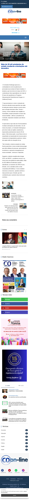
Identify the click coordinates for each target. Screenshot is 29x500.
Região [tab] (22, 385)
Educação (3, 433)
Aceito (14, 495)
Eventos (3, 439)
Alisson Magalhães (13, 395)
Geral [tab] (8, 385)
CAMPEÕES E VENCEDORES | (14, 3)
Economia (3, 430)
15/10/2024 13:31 (8, 58)
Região (2, 446)
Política (3, 443)
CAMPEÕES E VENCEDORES (16, 391)
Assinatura (13, 478)
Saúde (2, 449)
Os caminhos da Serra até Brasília (17, 397)
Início (7, 478)
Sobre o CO (20, 478)
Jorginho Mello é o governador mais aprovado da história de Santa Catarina (14, 246)
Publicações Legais (14, 480)
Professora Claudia (14, 389)
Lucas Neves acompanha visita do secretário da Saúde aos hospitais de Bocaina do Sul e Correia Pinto (17, 420)
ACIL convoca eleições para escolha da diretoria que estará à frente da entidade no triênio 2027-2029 (18, 404)
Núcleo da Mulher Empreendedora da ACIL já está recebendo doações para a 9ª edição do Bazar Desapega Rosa (18, 412)
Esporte (3, 436)
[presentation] (24, 230)
